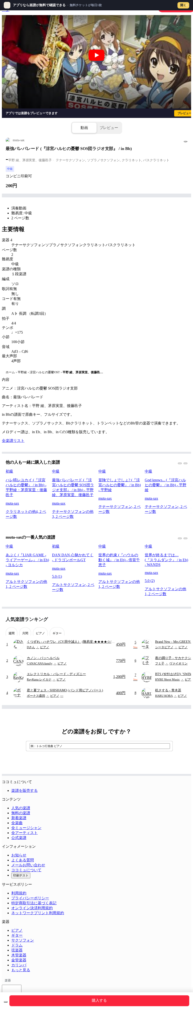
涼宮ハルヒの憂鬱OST (45, 372)
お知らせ (18, 855)
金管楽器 (18, 960)
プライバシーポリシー (30, 898)
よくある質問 (22, 860)
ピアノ (17, 930)
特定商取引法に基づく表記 (33, 903)
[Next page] (183, 619)
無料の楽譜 (20, 813)
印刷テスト (20, 875)
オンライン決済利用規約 (32, 908)
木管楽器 (18, 955)
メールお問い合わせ (28, 865)
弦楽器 (17, 950)
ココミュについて (26, 870)
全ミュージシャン (26, 828)
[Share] (185, 141)
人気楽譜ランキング (27, 619)
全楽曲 (17, 823)
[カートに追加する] (6, 1002)
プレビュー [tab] (109, 128)
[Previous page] (175, 619)
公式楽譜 (18, 838)
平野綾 (22, 372)
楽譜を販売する (24, 791)
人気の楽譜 (20, 808)
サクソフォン (22, 940)
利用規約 (18, 893)
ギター (17, 935)
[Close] (187, 5)
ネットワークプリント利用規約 (37, 913)
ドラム (17, 945)
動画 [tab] (84, 128)
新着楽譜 (18, 818)
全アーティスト (24, 833)
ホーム (10, 372)
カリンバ (18, 965)
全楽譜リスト (13, 441)
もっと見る (20, 970)
